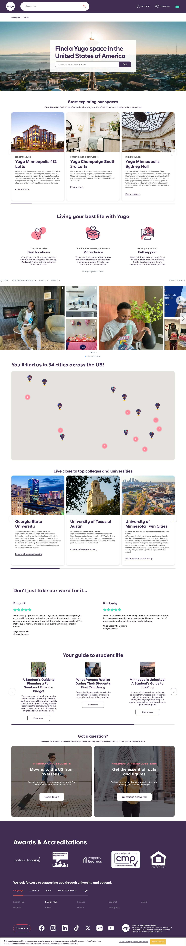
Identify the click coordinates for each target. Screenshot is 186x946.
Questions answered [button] (134, 796)
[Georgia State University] (37, 495)
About (48, 890)
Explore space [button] (77, 187)
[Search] (84, 6)
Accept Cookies (158, 942)
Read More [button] (38, 718)
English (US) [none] (51, 902)
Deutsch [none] (17, 907)
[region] (93, 941)
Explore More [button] (147, 712)
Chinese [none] (81, 902)
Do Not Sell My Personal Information (133, 942)
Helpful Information (67, 890)
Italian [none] (48, 907)
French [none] (80, 907)
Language (18, 890)
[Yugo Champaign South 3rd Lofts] (92, 132)
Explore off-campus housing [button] (28, 554)
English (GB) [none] (19, 902)
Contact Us (22, 928)
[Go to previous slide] (12, 152)
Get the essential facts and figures (134, 771)
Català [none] (144, 902)
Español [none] (113, 902)
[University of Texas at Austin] (92, 495)
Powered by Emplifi (94, 356)
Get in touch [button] (51, 796)
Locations (34, 890)
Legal (85, 890)
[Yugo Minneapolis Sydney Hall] (148, 132)
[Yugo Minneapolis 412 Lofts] (37, 132)
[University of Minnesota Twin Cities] (148, 495)
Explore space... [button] (22, 189)
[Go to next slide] (174, 152)
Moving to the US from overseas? (52, 771)
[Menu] (177, 6)
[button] (151, 435)
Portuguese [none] (114, 907)
